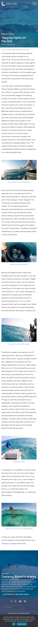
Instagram (13, 543)
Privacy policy (22, 624)
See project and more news (16, 594)
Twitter (23, 543)
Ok (14, 624)
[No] (36, 621)
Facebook (5, 543)
